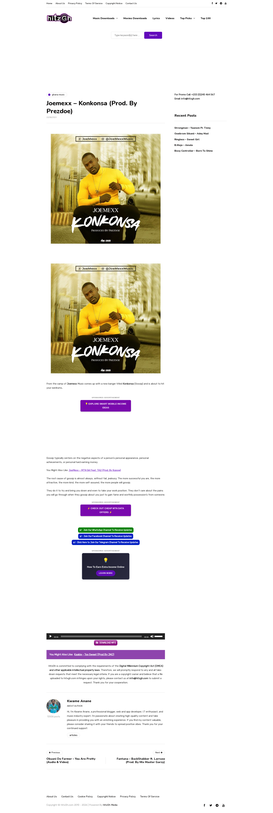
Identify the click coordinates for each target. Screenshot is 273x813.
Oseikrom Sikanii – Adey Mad (191, 133)
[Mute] (152, 636)
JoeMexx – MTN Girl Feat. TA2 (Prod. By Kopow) (95, 470)
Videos (170, 18)
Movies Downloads (135, 18)
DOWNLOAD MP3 (108, 642)
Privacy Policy (75, 3)
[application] (105, 636)
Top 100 (206, 18)
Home (49, 3)
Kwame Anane (79, 701)
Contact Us (131, 3)
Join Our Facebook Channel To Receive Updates (107, 536)
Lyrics (156, 18)
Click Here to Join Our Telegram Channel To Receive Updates (107, 542)
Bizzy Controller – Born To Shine (193, 150)
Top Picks (186, 18)
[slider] (159, 636)
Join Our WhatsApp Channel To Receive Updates (107, 530)
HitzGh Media (110, 805)
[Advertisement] (136, 63)
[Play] (50, 636)
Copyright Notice (114, 3)
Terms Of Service (94, 3)
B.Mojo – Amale (183, 145)
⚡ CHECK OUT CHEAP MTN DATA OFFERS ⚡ (105, 510)
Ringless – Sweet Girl (186, 139)
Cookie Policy (85, 796)
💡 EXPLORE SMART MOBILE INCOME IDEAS (105, 406)
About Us (60, 3)
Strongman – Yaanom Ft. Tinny (192, 127)
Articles (73, 735)
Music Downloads (104, 18)
